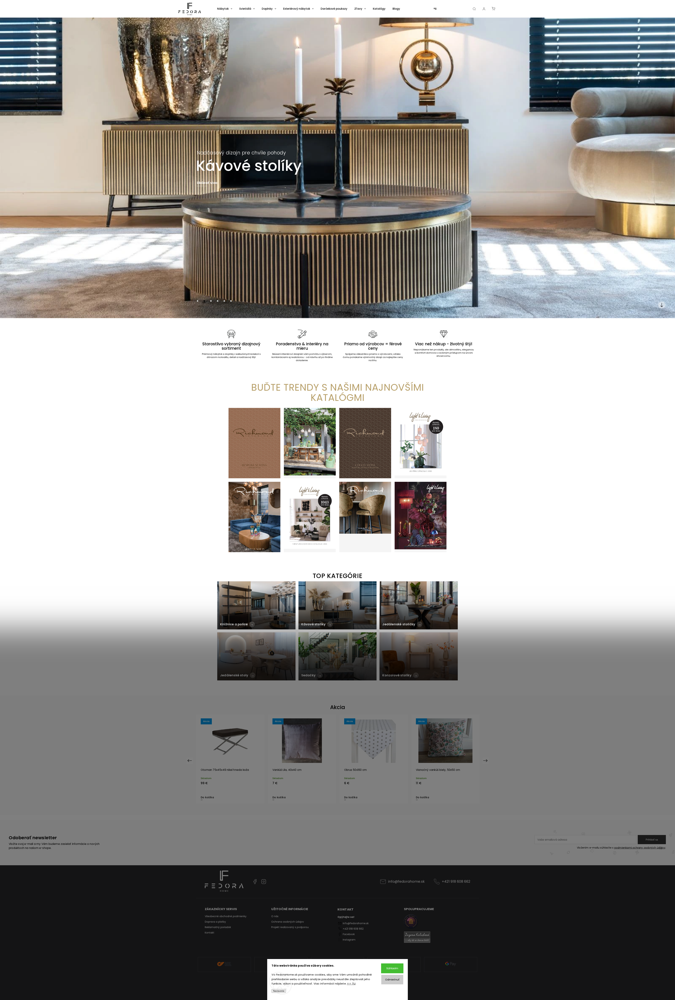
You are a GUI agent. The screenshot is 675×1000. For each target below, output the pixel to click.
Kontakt (209, 932)
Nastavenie (278, 991)
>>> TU (351, 983)
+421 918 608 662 (456, 881)
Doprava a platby (215, 921)
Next (486, 760)
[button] (8, 167)
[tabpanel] (230, 759)
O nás (274, 916)
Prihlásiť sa (652, 839)
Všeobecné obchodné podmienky (225, 916)
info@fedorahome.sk (406, 881)
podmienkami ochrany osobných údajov (639, 847)
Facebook (255, 881)
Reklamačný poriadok (218, 927)
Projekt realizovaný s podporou (290, 927)
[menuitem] (224, 9)
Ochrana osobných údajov (287, 921)
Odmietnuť (392, 979)
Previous (190, 760)
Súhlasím (392, 968)
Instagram (263, 881)
